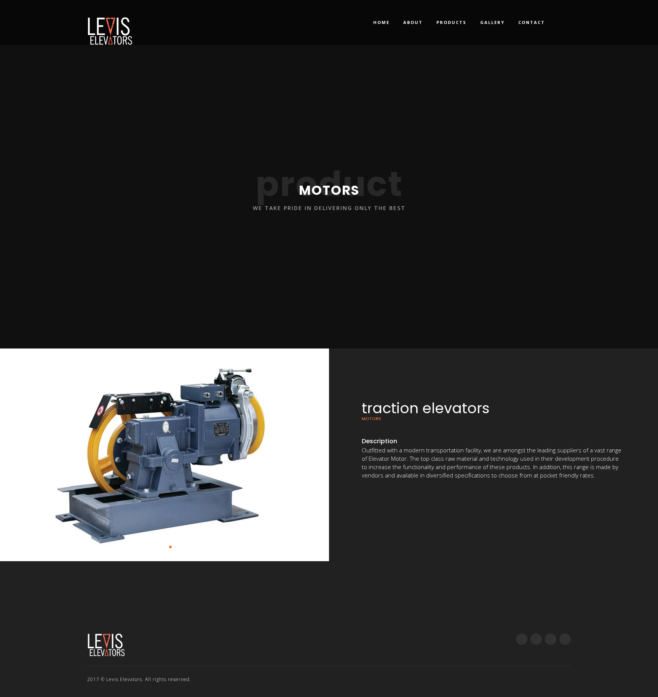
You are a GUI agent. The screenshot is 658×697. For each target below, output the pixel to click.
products (451, 22)
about (413, 22)
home (381, 22)
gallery (492, 22)
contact (531, 22)
